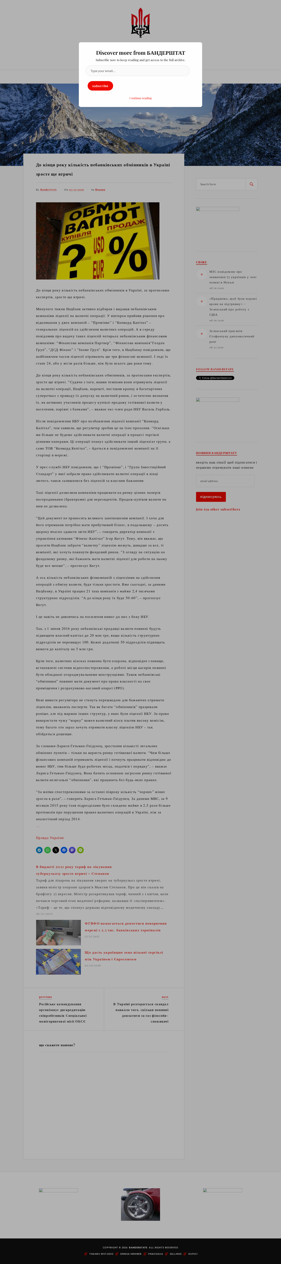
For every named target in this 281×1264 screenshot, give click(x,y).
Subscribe (100, 86)
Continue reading (140, 98)
